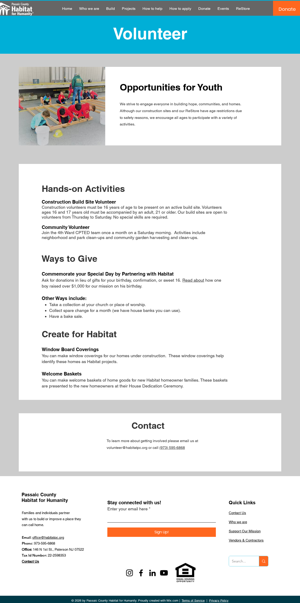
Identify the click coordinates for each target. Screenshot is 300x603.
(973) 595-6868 (172, 447)
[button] (89, 8)
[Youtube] (164, 572)
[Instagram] (129, 572)
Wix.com (172, 600)
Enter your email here (127, 509)
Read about (193, 280)
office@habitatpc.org (48, 537)
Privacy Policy (219, 600)
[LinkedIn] (152, 572)
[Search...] (263, 561)
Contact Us (30, 561)
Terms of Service (193, 600)
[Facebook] (141, 572)
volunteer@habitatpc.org (127, 447)
